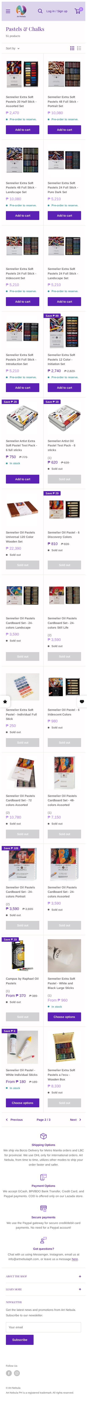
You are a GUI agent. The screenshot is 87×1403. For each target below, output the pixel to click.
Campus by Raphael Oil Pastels (22, 981)
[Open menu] (8, 11)
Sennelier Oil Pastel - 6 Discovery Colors (64, 535)
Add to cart (22, 129)
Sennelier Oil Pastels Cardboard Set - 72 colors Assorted (20, 800)
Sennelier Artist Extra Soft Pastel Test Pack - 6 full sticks (21, 445)
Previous (17, 1119)
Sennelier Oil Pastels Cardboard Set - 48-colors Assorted (62, 800)
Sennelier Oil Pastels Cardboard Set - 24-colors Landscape (20, 623)
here (75, 1259)
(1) (50, 457)
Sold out (64, 479)
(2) (50, 635)
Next (73, 1119)
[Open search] (40, 11)
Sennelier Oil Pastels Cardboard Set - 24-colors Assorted (62, 892)
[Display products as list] (79, 48)
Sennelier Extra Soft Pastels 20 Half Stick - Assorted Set (21, 101)
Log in (50, 11)
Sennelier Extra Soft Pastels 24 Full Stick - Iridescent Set (21, 273)
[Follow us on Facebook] (9, 1373)
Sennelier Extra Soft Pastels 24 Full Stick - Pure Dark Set (63, 187)
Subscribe (19, 1340)
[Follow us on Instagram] (17, 1373)
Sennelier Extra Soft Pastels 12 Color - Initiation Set (61, 359)
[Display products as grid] (72, 48)
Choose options (64, 1017)
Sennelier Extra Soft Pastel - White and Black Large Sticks (61, 983)
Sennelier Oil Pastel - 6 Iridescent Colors (64, 712)
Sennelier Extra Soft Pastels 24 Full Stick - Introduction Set (21, 359)
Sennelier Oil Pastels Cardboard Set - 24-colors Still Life (62, 623)
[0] (77, 11)
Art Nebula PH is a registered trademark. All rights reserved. (40, 1392)
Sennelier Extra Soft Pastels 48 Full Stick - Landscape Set (21, 187)
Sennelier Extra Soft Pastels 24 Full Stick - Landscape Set (63, 273)
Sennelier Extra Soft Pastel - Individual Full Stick (21, 714)
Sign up (62, 11)
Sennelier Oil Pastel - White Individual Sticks (22, 1072)
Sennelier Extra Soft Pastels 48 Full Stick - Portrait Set (63, 101)
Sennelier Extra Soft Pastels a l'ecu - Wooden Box (61, 1074)
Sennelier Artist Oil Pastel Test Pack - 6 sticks (61, 445)
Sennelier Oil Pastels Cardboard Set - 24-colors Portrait (20, 892)
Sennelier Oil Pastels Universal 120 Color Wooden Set (20, 537)
